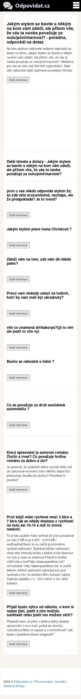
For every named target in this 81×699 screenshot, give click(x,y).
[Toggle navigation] (75, 4)
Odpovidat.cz (23, 681)
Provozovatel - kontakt (50, 681)
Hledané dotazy (14, 686)
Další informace (18, 80)
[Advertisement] (40, 121)
